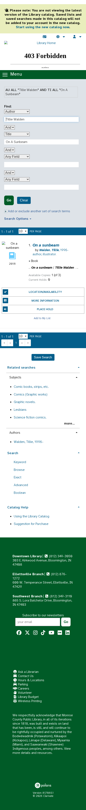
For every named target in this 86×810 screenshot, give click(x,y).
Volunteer (24, 692)
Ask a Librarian (28, 672)
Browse (19, 470)
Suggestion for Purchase (31, 524)
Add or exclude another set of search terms (38, 211)
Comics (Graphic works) (30, 394)
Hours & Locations (30, 680)
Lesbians (20, 409)
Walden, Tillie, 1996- (28, 442)
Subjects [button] (15, 377)
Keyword (20, 462)
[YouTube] (51, 632)
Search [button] (12, 453)
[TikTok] (43, 632)
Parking (22, 684)
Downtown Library (27, 556)
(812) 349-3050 (60, 556)
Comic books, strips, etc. (31, 386)
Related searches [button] (21, 367)
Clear (24, 200)
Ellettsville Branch (28, 574)
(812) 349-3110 (60, 596)
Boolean (20, 492)
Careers (23, 688)
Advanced (21, 485)
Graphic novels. (24, 402)
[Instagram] (35, 632)
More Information (45, 300)
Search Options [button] (16, 218)
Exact (17, 477)
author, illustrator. (50, 252)
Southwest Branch (27, 596)
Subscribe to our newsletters (43, 615)
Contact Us (25, 676)
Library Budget (28, 697)
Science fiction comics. (30, 417)
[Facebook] (19, 632)
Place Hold (45, 309)
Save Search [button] (43, 357)
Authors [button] (14, 433)
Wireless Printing (29, 701)
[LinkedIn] (67, 632)
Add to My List (42, 318)
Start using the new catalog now (42, 27)
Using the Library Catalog (31, 516)
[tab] (43, 367)
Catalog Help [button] (17, 507)
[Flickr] (60, 632)
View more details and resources (42, 750)
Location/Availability (45, 292)
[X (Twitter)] (27, 632)
